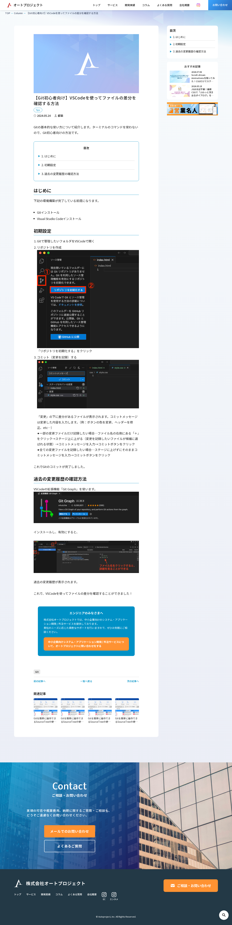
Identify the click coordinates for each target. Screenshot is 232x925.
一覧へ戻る (86, 681)
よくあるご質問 (69, 846)
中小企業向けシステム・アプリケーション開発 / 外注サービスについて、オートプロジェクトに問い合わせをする (86, 644)
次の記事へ (133, 681)
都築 (60, 116)
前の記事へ (40, 681)
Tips (38, 110)
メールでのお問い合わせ (69, 831)
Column (18, 13)
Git (37, 671)
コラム (146, 5)
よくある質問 (164, 5)
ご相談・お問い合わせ (194, 885)
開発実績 (130, 5)
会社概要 (184, 5)
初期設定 (48, 165)
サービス (113, 5)
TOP (7, 13)
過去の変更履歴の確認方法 (60, 174)
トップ (96, 5)
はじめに (48, 156)
